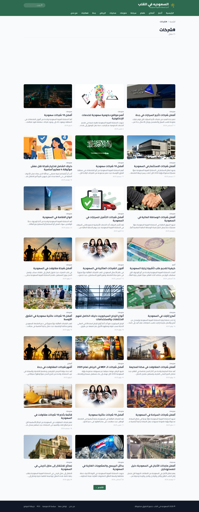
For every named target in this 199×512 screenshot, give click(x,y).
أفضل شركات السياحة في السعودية (155, 414)
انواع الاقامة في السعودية (57, 217)
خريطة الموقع (29, 506)
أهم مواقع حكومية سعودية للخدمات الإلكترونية (103, 117)
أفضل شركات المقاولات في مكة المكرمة (152, 367)
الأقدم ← (100, 487)
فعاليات (84, 13)
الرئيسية (170, 13)
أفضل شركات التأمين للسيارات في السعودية (105, 219)
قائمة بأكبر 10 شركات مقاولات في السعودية (53, 416)
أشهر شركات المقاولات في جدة (54, 367)
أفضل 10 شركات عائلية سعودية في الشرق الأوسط (48, 317)
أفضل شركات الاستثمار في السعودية (154, 166)
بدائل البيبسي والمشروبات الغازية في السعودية (103, 467)
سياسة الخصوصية (49, 506)
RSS (38, 506)
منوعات (123, 13)
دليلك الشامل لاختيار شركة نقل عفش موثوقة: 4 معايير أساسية (51, 168)
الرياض (103, 13)
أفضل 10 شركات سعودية (58, 115)
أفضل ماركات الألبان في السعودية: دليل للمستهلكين (153, 467)
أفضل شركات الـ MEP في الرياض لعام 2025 (100, 367)
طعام (142, 13)
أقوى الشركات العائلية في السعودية (103, 268)
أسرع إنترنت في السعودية (161, 316)
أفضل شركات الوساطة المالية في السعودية (156, 219)
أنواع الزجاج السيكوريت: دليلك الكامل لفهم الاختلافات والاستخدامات (100, 317)
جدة (94, 13)
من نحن (74, 13)
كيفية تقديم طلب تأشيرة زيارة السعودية (152, 268)
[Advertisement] (99, 61)
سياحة (133, 13)
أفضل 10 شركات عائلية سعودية (106, 414)
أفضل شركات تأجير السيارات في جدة (155, 115)
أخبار (160, 13)
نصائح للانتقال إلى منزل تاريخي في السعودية (53, 467)
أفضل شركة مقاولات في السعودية (52, 268)
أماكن (151, 13)
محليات (113, 13)
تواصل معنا (62, 506)
